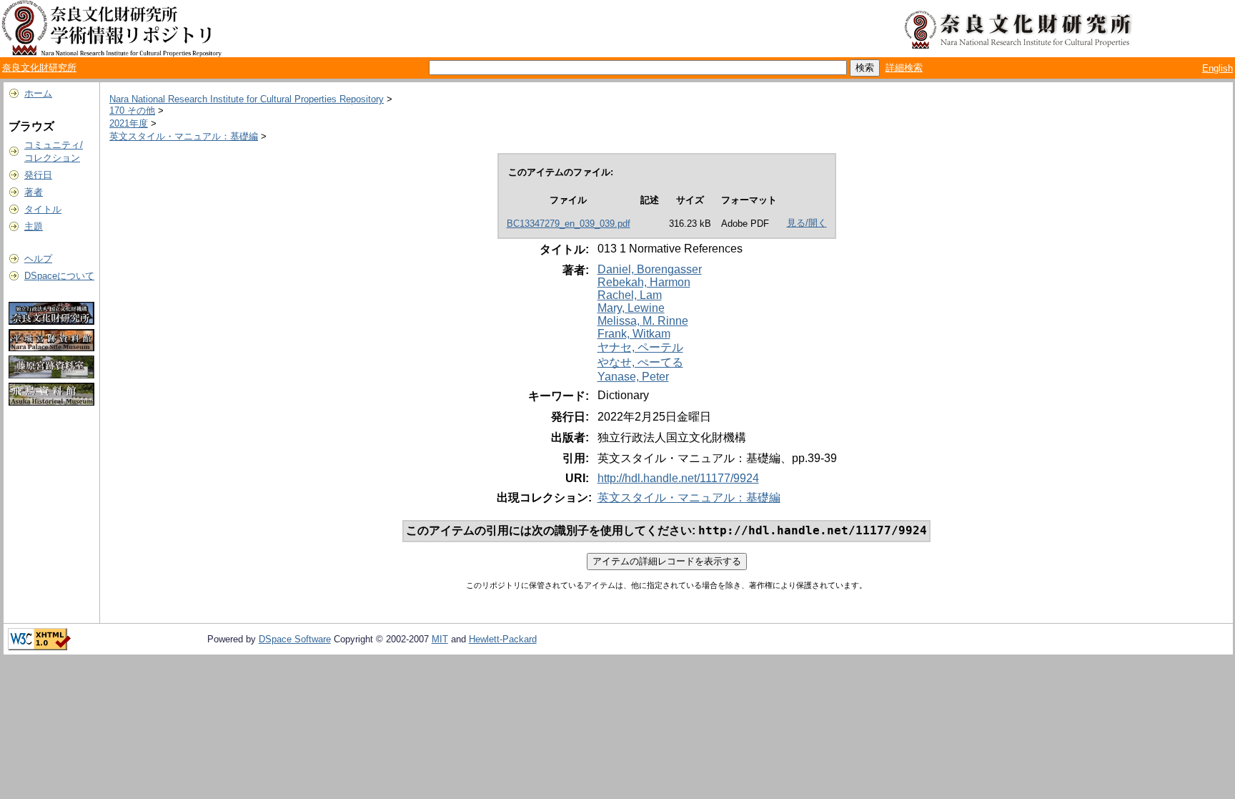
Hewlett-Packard (503, 639)
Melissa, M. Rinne (642, 321)
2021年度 (128, 123)
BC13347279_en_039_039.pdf (568, 223)
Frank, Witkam (633, 334)
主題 (33, 226)
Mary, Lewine (631, 308)
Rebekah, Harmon (643, 282)
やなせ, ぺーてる (640, 362)
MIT (440, 639)
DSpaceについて (59, 275)
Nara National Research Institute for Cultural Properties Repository (246, 99)
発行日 (38, 175)
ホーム (38, 93)
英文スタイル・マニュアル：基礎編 (183, 136)
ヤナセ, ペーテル (640, 347)
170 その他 (132, 110)
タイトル (42, 209)
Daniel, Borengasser (649, 269)
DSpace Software (295, 639)
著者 (33, 192)
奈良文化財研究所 (39, 67)
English (1217, 68)
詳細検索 (904, 67)
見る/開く (807, 222)
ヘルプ (38, 258)
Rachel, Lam (629, 295)
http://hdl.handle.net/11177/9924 (678, 478)
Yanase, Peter (633, 377)
